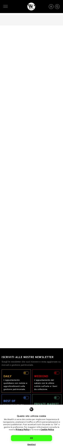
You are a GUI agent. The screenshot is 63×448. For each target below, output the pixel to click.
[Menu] (5, 6)
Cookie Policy (47, 429)
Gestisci (31, 444)
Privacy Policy (23, 429)
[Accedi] (51, 6)
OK (31, 438)
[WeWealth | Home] (31, 6)
